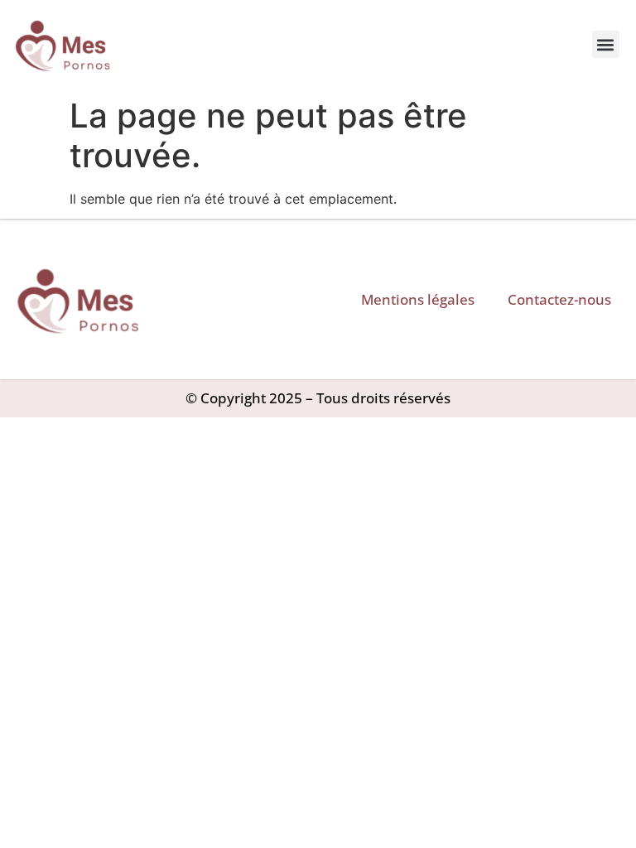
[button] (605, 44)
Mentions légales (418, 299)
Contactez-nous (559, 299)
